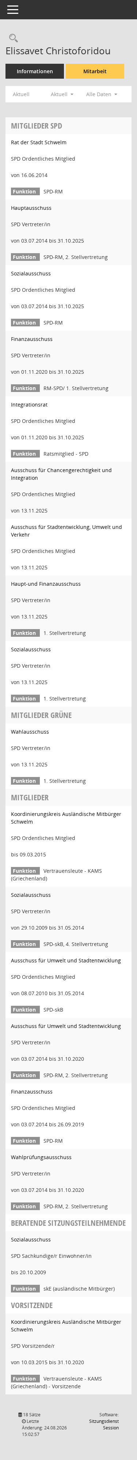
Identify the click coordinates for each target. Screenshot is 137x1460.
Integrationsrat (29, 404)
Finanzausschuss (32, 338)
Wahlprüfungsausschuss (41, 1157)
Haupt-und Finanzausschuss (46, 583)
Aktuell (21, 94)
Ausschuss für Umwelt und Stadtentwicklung (66, 960)
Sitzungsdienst (104, 1424)
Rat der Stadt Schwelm (38, 142)
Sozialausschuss (31, 273)
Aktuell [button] (60, 94)
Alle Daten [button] (99, 94)
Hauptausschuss (31, 207)
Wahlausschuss (30, 731)
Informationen (35, 71)
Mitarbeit (95, 71)
